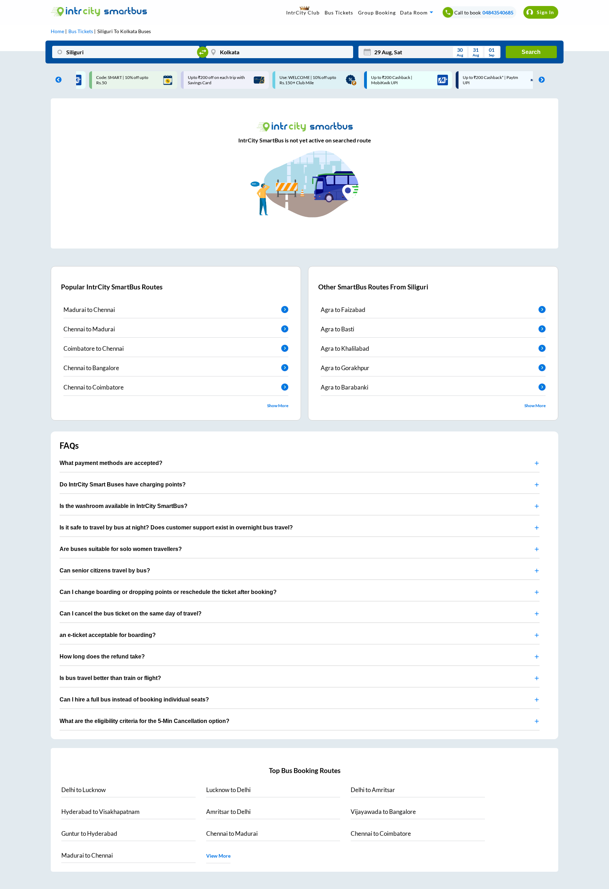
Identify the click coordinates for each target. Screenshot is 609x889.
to (83, 789)
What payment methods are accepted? (111, 463)
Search (531, 52)
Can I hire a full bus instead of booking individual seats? (134, 700)
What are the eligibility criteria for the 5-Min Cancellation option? (144, 721)
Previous (57, 80)
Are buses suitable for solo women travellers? (121, 549)
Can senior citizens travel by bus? (105, 571)
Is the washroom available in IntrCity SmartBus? (123, 506)
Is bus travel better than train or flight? (110, 678)
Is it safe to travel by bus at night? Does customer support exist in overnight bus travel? (176, 528)
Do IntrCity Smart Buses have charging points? (123, 485)
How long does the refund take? (102, 657)
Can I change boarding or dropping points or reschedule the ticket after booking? (168, 592)
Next (540, 80)
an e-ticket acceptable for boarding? (108, 635)
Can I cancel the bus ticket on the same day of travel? (131, 614)
